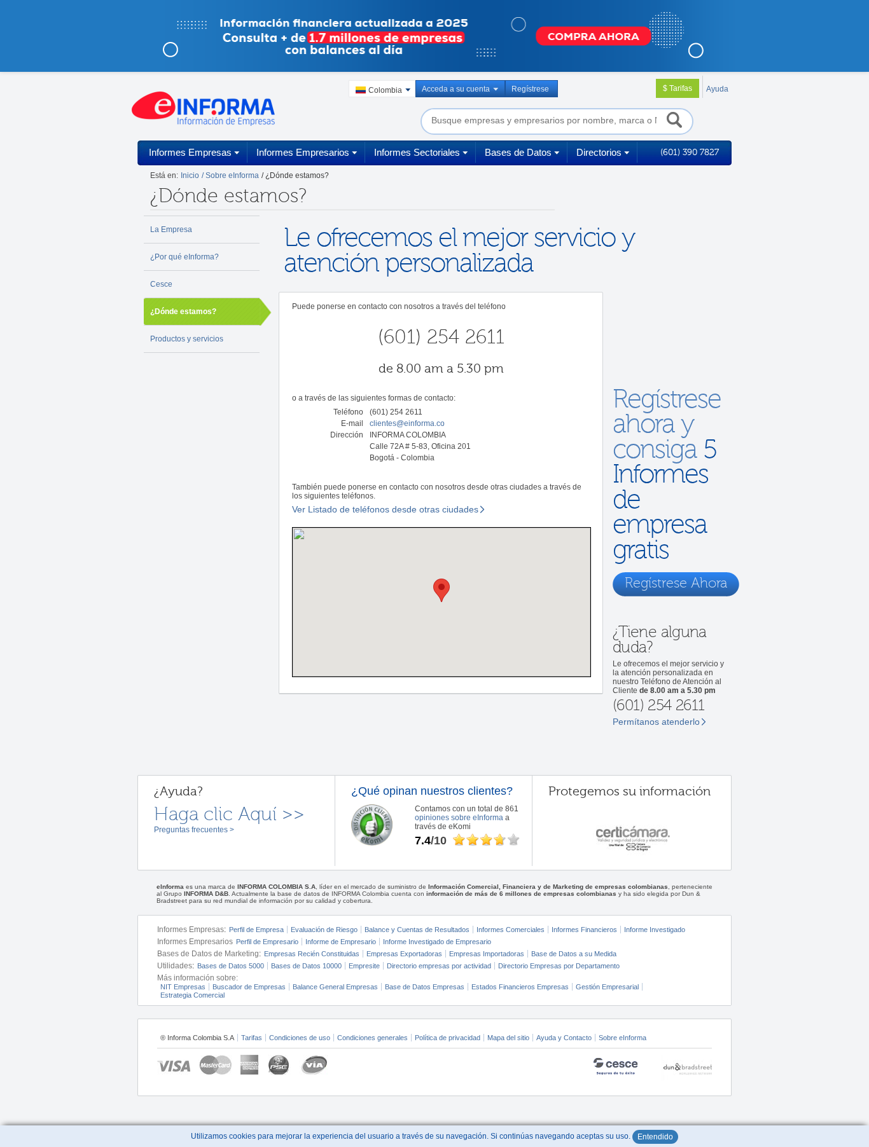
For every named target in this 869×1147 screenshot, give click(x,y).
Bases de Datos (518, 152)
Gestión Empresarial (607, 987)
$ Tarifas (677, 88)
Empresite (364, 966)
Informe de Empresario (340, 941)
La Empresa (171, 229)
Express (250, 1065)
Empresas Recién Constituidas (311, 954)
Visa (173, 1065)
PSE (279, 1065)
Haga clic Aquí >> (229, 814)
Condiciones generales (372, 1037)
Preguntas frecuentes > (194, 829)
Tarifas (251, 1037)
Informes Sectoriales (417, 152)
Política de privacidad (447, 1037)
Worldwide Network (686, 1068)
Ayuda (717, 89)
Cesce (161, 284)
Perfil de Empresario (267, 941)
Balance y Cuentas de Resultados (417, 929)
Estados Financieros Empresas (520, 987)
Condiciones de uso (299, 1037)
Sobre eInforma (622, 1037)
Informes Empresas (190, 152)
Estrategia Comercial (192, 995)
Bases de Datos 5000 (230, 966)
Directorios (599, 152)
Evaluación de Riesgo (324, 929)
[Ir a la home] (203, 109)
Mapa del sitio (508, 1037)
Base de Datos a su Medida (573, 954)
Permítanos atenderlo (656, 722)
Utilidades (174, 965)
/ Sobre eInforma (230, 175)
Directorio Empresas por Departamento (559, 966)
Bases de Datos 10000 (306, 966)
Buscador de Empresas (249, 987)
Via (313, 1065)
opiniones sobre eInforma (459, 817)
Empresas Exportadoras (404, 954)
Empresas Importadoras (486, 954)
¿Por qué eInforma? (184, 256)
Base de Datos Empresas (424, 987)
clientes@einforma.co (407, 423)
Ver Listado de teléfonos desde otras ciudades (385, 509)
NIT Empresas (182, 987)
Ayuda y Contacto (564, 1037)
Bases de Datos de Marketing (208, 953)
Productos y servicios (186, 338)
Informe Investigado (654, 929)
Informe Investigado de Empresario (437, 941)
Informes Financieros (584, 929)
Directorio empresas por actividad (439, 966)
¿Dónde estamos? (183, 311)
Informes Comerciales (510, 929)
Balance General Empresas (335, 987)
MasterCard (215, 1065)
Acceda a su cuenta (456, 89)
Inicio (190, 175)
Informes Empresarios (302, 152)
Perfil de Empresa (256, 929)
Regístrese (530, 89)
